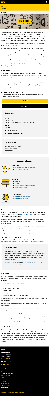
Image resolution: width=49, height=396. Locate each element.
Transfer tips (17, 181)
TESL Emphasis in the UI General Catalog (24, 322)
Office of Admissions (12, 262)
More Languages (5, 383)
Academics (3, 370)
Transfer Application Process (20, 187)
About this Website (5, 385)
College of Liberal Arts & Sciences (13, 146)
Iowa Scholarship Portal (29, 253)
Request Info (4, 8)
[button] (46, 2)
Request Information (6, 375)
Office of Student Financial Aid (29, 262)
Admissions (5, 6)
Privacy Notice (3, 392)
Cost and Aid (4, 371)
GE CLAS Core (4, 305)
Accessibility (21, 392)
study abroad (9, 241)
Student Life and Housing (7, 373)
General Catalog (9, 150)
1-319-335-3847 (7, 358)
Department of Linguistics (11, 148)
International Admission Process (21, 198)
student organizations (21, 239)
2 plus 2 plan (17, 183)
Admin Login (6, 364)
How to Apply (4, 368)
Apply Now (24, 100)
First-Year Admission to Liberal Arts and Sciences (24, 167)
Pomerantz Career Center (25, 214)
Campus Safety (4, 387)
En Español (3, 381)
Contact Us (3, 377)
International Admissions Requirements (22, 196)
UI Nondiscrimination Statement (12, 392)
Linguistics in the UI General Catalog (12, 308)
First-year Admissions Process (21, 169)
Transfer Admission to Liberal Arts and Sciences (24, 185)
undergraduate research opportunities (34, 241)
